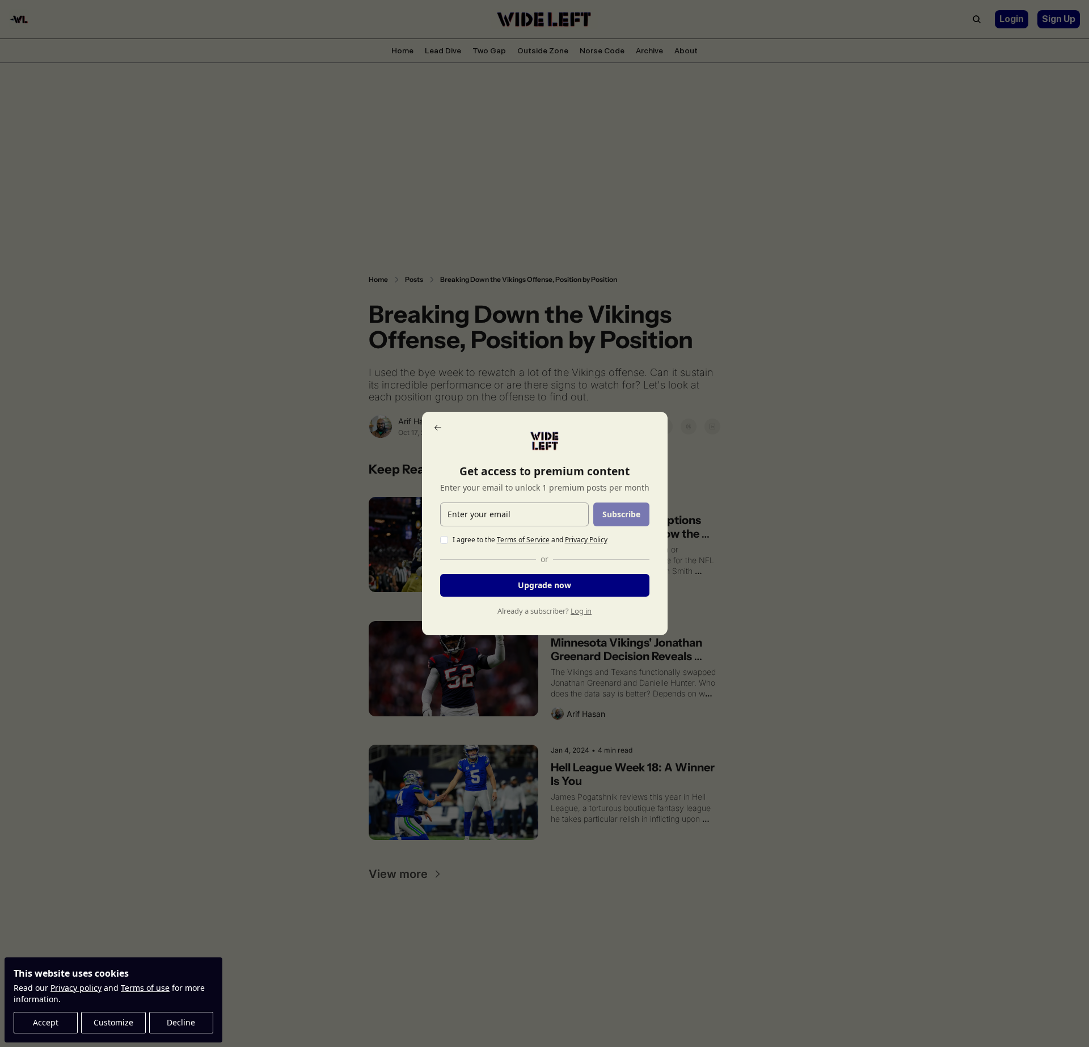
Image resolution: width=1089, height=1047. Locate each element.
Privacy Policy (586, 539)
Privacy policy (76, 987)
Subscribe (621, 514)
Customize (113, 1022)
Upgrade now (544, 585)
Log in (581, 611)
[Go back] (438, 427)
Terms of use (145, 987)
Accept (45, 1022)
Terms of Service (523, 539)
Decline (181, 1022)
